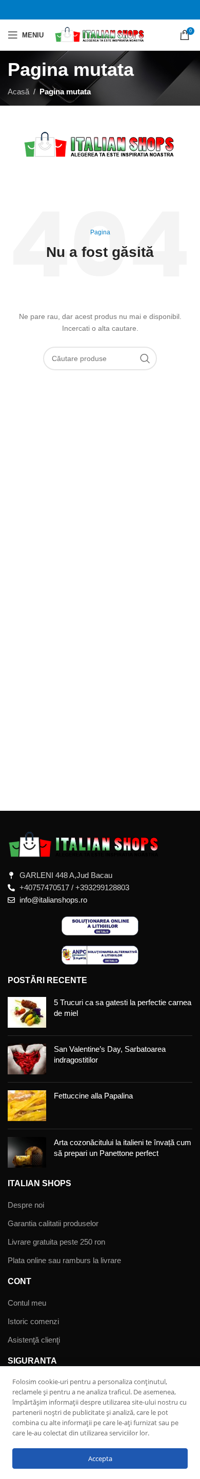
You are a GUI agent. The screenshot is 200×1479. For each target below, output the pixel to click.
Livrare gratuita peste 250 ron (56, 1241)
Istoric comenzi (33, 1321)
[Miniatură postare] (27, 1012)
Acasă (18, 91)
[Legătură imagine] (85, 844)
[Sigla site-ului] (100, 34)
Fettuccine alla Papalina (93, 1095)
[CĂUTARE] (145, 358)
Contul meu (27, 1302)
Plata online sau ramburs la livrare (64, 1260)
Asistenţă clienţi (34, 1339)
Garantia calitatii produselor (53, 1223)
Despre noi (26, 1205)
